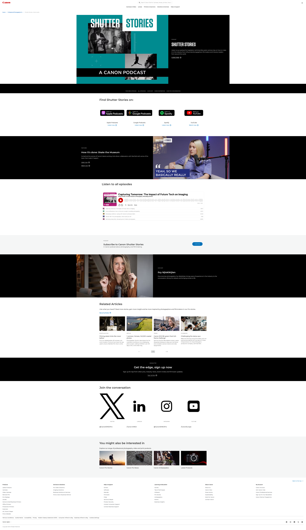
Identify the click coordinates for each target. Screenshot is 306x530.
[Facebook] (286, 522)
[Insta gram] (290, 522)
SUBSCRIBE (197, 244)
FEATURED (84, 148)
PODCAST (173, 39)
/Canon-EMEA (132, 427)
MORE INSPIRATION (160, 91)
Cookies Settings (94, 517)
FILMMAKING (184, 333)
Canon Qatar (6, 522)
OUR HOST (150, 91)
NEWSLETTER (153, 363)
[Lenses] (142, 7)
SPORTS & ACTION (103, 333)
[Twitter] (298, 522)
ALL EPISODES (142, 91)
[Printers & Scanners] (156, 7)
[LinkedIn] (294, 522)
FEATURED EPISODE (131, 91)
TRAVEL (156, 333)
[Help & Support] (180, 7)
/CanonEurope (186, 427)
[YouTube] (302, 522)
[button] (139, 351)
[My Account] (302, 3)
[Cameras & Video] (136, 7)
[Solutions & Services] (169, 7)
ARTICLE (129, 333)
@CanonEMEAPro (105, 427)
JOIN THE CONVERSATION (173, 91)
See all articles (105, 313)
